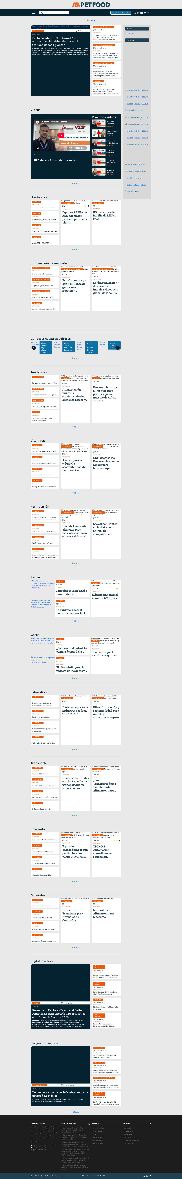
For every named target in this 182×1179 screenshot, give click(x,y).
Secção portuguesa (44, 1043)
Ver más (33, 1142)
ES (148, 13)
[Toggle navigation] (33, 13)
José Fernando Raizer (91, 347)
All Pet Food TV (100, 1176)
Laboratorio (39, 692)
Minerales (38, 895)
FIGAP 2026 (127, 1137)
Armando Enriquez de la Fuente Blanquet (114, 348)
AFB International (98, 1128)
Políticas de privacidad (88, 1176)
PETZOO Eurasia (129, 1131)
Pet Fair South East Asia (131, 1140)
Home (78, 1176)
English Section (42, 961)
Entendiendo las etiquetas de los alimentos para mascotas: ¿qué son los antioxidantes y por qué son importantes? (75, 1144)
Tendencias (39, 372)
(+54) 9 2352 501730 (39, 1150)
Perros (35, 577)
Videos (35, 110)
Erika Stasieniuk (68, 346)
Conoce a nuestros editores (51, 339)
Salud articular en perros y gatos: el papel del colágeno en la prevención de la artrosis (74, 1167)
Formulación (40, 507)
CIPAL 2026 (127, 1128)
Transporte (39, 763)
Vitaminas (38, 440)
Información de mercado (49, 263)
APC (94, 1134)
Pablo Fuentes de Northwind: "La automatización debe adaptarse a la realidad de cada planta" (72, 1130)
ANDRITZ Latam (98, 1131)
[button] (34, 348)
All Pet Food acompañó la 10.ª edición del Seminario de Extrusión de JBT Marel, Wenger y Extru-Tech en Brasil (75, 1160)
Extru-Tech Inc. (98, 1143)
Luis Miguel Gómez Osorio (44, 348)
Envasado (38, 829)
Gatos (35, 635)
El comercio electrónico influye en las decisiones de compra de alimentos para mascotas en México (74, 1137)
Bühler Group (97, 1137)
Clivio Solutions (98, 1140)
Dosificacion (40, 197)
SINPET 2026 (128, 1134)
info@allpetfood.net (39, 1148)
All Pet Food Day (129, 1143)
